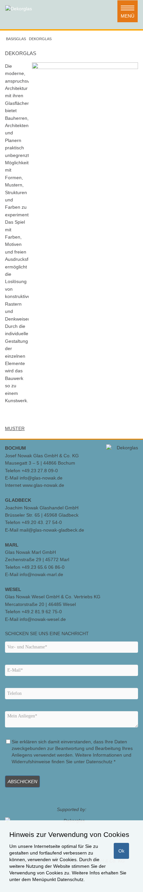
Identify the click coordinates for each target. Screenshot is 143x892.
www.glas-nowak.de (43, 485)
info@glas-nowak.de (41, 478)
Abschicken (22, 781)
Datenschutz (70, 879)
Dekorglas (40, 39)
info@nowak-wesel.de (43, 619)
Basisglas (16, 39)
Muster (15, 428)
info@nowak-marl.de (41, 574)
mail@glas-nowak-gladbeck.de (52, 530)
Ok (121, 851)
